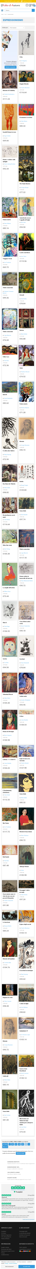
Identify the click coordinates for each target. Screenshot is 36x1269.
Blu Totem (6, 823)
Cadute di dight (24, 1003)
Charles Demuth (25, 763)
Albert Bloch (7, 698)
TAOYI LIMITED (23, 1247)
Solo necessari (9, 1266)
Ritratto (22, 441)
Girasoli (22, 295)
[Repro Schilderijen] (26, 1251)
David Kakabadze (8, 398)
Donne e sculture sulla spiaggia (9, 160)
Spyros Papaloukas (25, 626)
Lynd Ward (23, 1127)
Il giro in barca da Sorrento (25, 759)
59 (22, 1144)
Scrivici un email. (20, 1153)
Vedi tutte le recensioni (28, 1219)
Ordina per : (5, 27)
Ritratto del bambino (9, 959)
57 (15, 1144)
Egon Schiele (7, 135)
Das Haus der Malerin (9, 484)
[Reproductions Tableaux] (24, 1251)
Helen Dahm (7, 487)
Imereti (5, 394)
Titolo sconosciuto (8, 287)
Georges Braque (24, 187)
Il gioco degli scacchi (25, 924)
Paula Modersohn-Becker (27, 580)
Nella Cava (6, 356)
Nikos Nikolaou (24, 835)
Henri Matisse (7, 223)
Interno (22, 330)
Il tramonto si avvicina (26, 117)
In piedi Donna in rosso (9, 132)
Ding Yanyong (7, 454)
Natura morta (7, 219)
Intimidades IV (24, 1031)
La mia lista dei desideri (24, 1233)
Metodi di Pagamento (6, 1235)
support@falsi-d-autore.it (25, 1249)
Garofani (22, 659)
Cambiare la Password (24, 1235)
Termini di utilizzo (13, 1263)
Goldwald (5, 1076)
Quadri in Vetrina (5, 1247)
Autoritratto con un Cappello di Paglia (25, 219)
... (9, 1144)
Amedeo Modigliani (25, 700)
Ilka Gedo (23, 222)
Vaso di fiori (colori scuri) (25, 622)
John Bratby (24, 298)
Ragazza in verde (8, 997)
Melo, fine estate (7, 545)
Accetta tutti (26, 1266)
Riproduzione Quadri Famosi (7, 1251)
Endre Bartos (24, 121)
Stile (5, 14)
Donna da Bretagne (8, 731)
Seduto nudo (23, 696)
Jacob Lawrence (24, 1073)
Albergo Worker (24, 866)
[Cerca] (33, 10)
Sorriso (5, 659)
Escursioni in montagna (26, 970)
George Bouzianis (25, 445)
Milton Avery (7, 591)
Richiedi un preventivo (10, 67)
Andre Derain (24, 894)
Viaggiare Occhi (7, 258)
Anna (21, 368)
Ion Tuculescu (7, 262)
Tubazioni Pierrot (8, 694)
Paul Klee (6, 360)
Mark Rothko (24, 334)
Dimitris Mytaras (25, 407)
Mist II (5, 622)
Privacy (3, 1253)
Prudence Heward (25, 371)
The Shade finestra (25, 183)
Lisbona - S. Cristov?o (9, 759)
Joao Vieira (23, 256)
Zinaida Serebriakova (9, 94)
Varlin (22, 870)
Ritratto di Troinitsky (9, 90)
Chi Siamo (3, 1233)
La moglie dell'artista (9, 587)
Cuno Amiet (7, 795)
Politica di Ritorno (5, 1238)
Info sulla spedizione (6, 1236)
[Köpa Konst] (28, 1251)
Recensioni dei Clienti (6, 1249)
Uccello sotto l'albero (8, 450)
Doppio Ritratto (24, 84)
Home (2, 14)
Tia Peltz (6, 662)
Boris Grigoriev (8, 735)
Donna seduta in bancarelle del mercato (26, 577)
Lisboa (21, 716)
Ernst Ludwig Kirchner (9, 164)
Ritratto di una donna (26, 831)
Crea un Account (23, 1236)
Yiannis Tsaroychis (8, 900)
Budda (21, 481)
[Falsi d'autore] (20, 1251)
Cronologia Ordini (23, 1231)
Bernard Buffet (7, 926)
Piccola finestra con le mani (9, 516)
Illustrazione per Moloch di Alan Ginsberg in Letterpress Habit (26, 1121)
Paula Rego (7, 626)
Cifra (21, 57)
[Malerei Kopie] (22, 1251)
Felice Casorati (7, 1001)
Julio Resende (24, 514)
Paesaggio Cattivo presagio (25, 891)
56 (12, 1144)
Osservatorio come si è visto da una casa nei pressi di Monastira (9, 896)
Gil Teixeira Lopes (25, 1034)
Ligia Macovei (7, 335)
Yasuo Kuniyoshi (25, 662)
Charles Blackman (25, 87)
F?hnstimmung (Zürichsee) (7, 791)
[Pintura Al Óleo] (30, 1251)
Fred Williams (24, 1007)
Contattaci (3, 1231)
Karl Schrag (7, 549)
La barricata (6, 922)
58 (19, 1144)
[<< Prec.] (5, 1144)
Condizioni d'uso (5, 1254)
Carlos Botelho (24, 720)
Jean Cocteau (7, 1115)
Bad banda (6, 857)
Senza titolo (23, 511)
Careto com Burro (25, 252)
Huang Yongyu (24, 485)
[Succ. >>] (5, 1146)
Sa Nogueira (24, 60)
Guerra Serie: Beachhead (23, 1070)
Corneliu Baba (7, 962)
